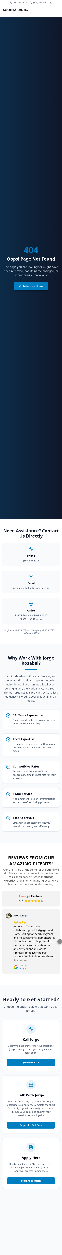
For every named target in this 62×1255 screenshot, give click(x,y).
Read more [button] (20, 960)
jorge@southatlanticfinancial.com (31, 588)
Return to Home (33, 286)
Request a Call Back (31, 1125)
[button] (2, 941)
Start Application (31, 1180)
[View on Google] (9, 916)
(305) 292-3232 (40, 2)
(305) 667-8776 (21, 2)
